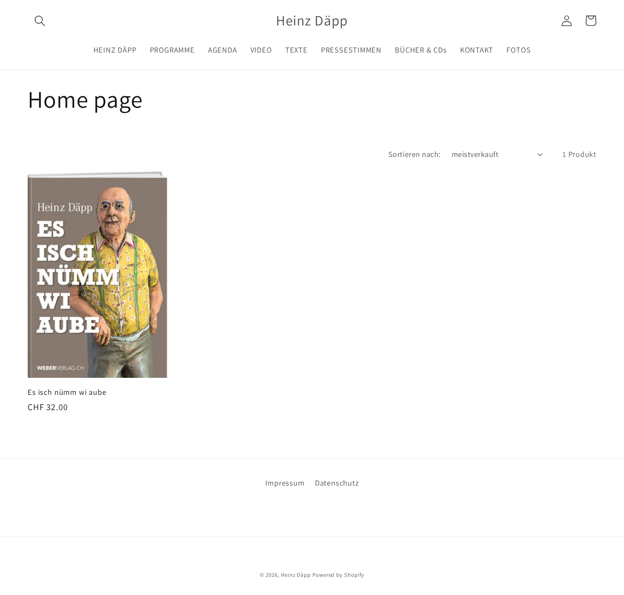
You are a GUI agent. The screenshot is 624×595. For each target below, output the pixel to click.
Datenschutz (337, 483)
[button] (40, 20)
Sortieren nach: (414, 154)
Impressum (285, 483)
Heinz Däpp (296, 574)
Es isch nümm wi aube (67, 392)
